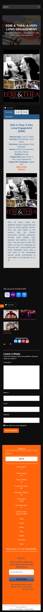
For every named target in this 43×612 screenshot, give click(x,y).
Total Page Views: (21, 505)
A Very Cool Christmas (11, 319)
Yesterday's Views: (21, 486)
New (21, 531)
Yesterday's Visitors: (21, 492)
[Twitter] (19, 341)
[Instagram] (27, 341)
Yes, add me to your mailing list (15, 425)
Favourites (21, 540)
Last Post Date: (21, 512)
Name (6, 393)
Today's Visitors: (22, 480)
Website (6, 414)
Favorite (10, 108)
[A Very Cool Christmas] (11, 314)
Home (21, 519)
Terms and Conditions (16, 609)
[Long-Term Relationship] (11, 326)
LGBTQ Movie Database (12, 33)
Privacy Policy (15, 589)
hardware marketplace (21, 607)
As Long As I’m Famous (28, 319)
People (21, 536)
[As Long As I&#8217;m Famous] (28, 314)
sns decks (22, 605)
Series (21, 527)
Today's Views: (21, 473)
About (22, 544)
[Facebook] (15, 341)
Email (6, 403)
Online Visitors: (21, 467)
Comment (8, 362)
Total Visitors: (21, 499)
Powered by (7, 302)
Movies (21, 523)
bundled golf (14, 605)
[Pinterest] (23, 341)
